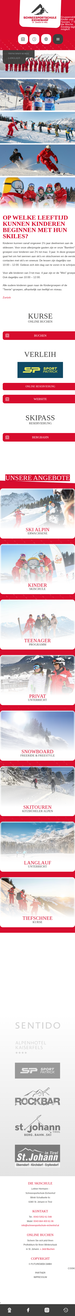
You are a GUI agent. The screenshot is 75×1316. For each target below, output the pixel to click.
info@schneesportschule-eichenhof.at (40, 1225)
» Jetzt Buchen (47, 1249)
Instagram (47, 1310)
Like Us (28, 1310)
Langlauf (14, 58)
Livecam (9, 1310)
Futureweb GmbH (41, 1264)
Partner (40, 1273)
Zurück (7, 297)
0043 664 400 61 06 (43, 1221)
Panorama (65, 1310)
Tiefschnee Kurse (18, 53)
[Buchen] (23, 39)
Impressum (40, 1277)
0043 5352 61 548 (42, 1217)
